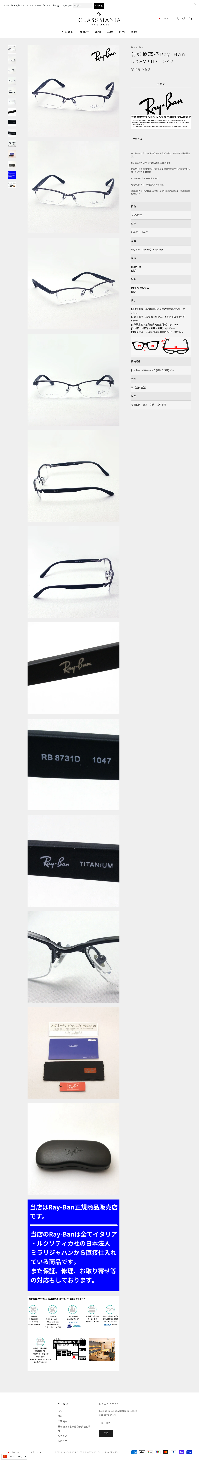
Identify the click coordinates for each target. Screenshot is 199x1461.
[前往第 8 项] (12, 123)
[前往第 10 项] (12, 144)
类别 (98, 32)
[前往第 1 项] (12, 49)
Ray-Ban (138, 47)
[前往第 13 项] (12, 175)
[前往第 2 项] (12, 60)
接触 (134, 32)
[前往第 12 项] (12, 165)
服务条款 (62, 1436)
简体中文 (34, 1452)
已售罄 (161, 84)
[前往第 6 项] (12, 102)
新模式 (84, 32)
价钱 (122, 32)
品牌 (110, 32)
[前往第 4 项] (12, 81)
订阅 (106, 1433)
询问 (60, 1416)
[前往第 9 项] (12, 133)
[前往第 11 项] (12, 154)
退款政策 (62, 1441)
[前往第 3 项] (12, 70)
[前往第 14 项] (12, 184)
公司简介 (62, 1421)
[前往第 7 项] (12, 112)
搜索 (60, 1411)
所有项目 (68, 32)
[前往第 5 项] (12, 91)
